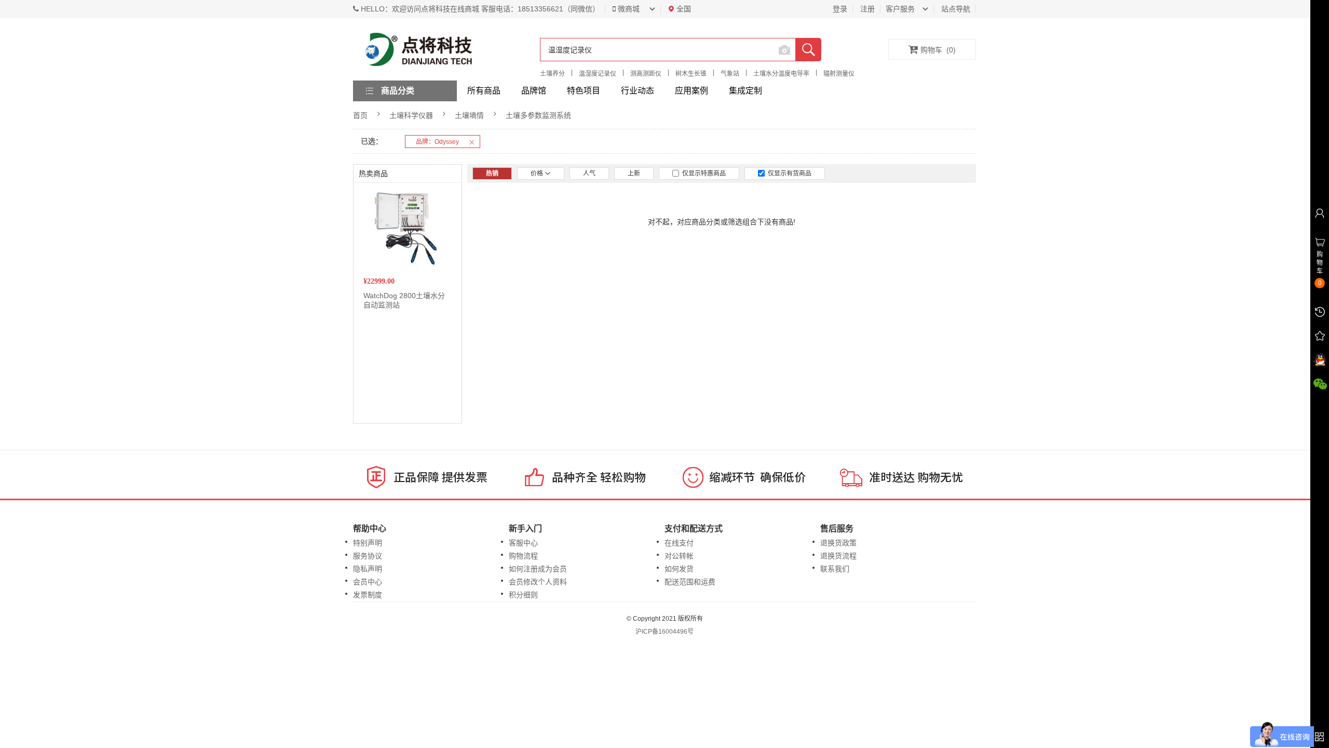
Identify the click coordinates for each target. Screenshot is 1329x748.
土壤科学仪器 (411, 115)
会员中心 (367, 582)
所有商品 (483, 90)
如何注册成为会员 (538, 569)
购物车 (938, 50)
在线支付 (679, 543)
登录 (840, 9)
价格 (538, 173)
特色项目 (583, 90)
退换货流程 (838, 556)
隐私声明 (367, 569)
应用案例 (691, 90)
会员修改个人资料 (538, 582)
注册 (867, 9)
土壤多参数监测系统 (538, 115)
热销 (492, 173)
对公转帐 (679, 556)
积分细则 (523, 595)
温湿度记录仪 (597, 73)
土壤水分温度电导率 (781, 73)
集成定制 (745, 90)
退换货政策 (838, 543)
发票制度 (367, 595)
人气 (589, 173)
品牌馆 (533, 90)
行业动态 (637, 90)
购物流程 (523, 556)
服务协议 (367, 556)
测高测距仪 (645, 73)
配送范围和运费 (689, 582)
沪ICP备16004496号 (664, 631)
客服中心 (523, 543)
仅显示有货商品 (788, 173)
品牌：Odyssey (437, 141)
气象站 (730, 73)
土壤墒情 (469, 115)
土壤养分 (552, 73)
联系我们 (834, 569)
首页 (360, 115)
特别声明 (367, 543)
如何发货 (679, 569)
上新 (634, 173)
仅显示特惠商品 (702, 173)
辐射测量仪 (839, 73)
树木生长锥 (691, 73)
